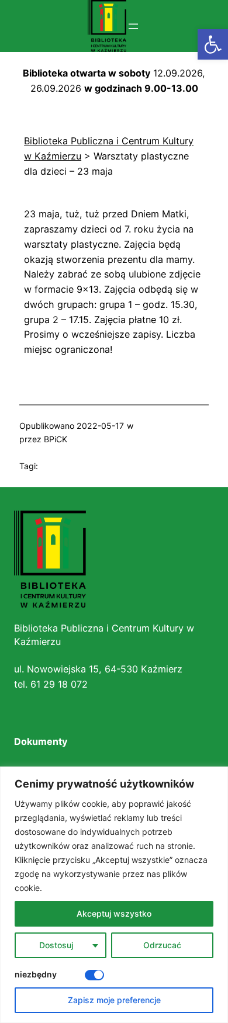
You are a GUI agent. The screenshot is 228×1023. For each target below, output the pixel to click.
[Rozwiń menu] (133, 26)
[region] (114, 895)
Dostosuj (56, 945)
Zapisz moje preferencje (114, 1000)
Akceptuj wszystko (114, 913)
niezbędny (36, 974)
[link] (213, 44)
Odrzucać (162, 945)
